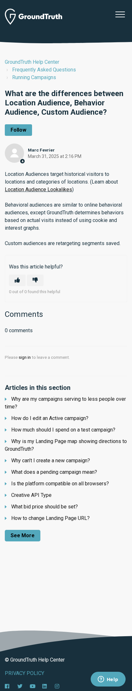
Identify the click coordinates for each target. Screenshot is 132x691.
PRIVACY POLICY (24, 673)
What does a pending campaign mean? (54, 472)
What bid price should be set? (44, 507)
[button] (120, 14)
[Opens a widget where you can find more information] (108, 680)
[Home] (33, 17)
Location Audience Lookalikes (38, 189)
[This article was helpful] (17, 280)
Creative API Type (31, 495)
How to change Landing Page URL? (50, 518)
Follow (18, 130)
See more (23, 535)
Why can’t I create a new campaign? (50, 460)
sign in (25, 357)
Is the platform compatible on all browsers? (60, 484)
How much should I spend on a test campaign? (63, 430)
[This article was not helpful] (35, 280)
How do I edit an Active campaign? (49, 418)
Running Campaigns (34, 77)
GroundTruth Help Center (32, 62)
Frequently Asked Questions (44, 70)
